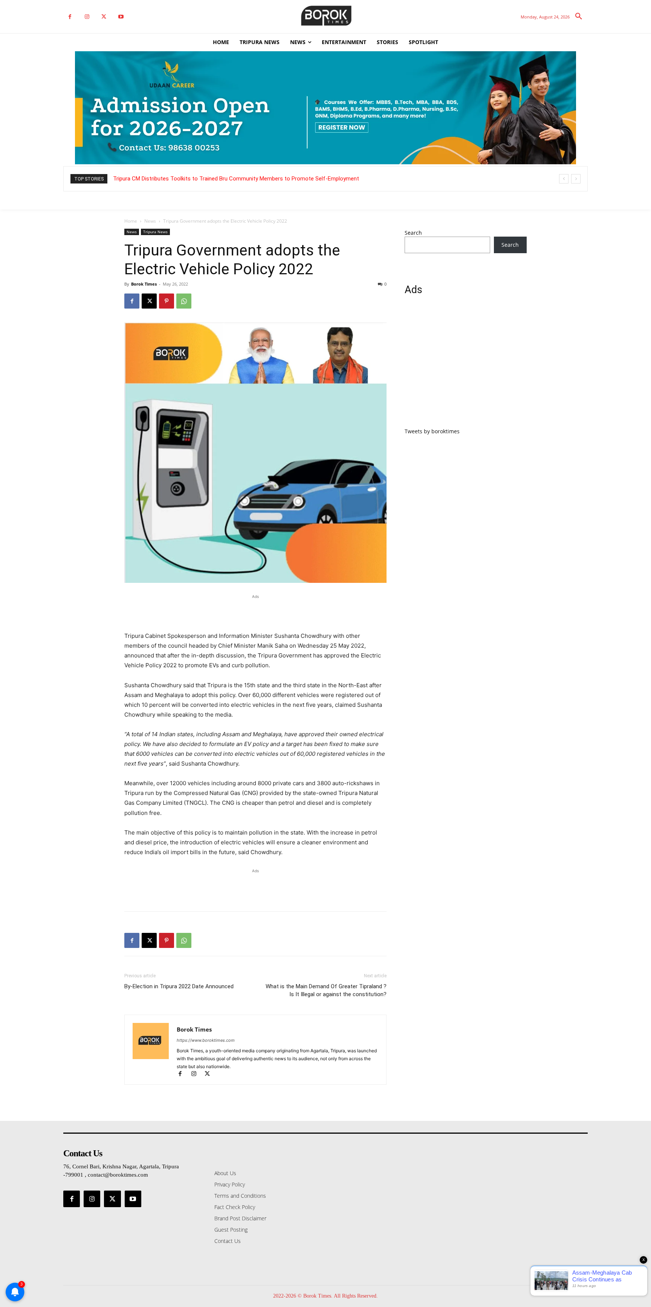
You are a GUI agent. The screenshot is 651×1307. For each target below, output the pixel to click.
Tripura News (155, 231)
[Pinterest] (166, 301)
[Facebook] (69, 16)
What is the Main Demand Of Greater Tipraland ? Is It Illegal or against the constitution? (326, 990)
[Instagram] (86, 16)
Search (413, 232)
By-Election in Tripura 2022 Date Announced (179, 986)
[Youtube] (120, 16)
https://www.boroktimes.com (206, 1040)
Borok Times (144, 284)
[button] (579, 17)
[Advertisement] (255, 612)
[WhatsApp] (183, 301)
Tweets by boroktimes (432, 431)
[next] (576, 178)
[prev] (563, 178)
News (150, 221)
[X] (103, 16)
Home (130, 221)
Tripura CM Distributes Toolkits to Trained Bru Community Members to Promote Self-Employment (236, 178)
